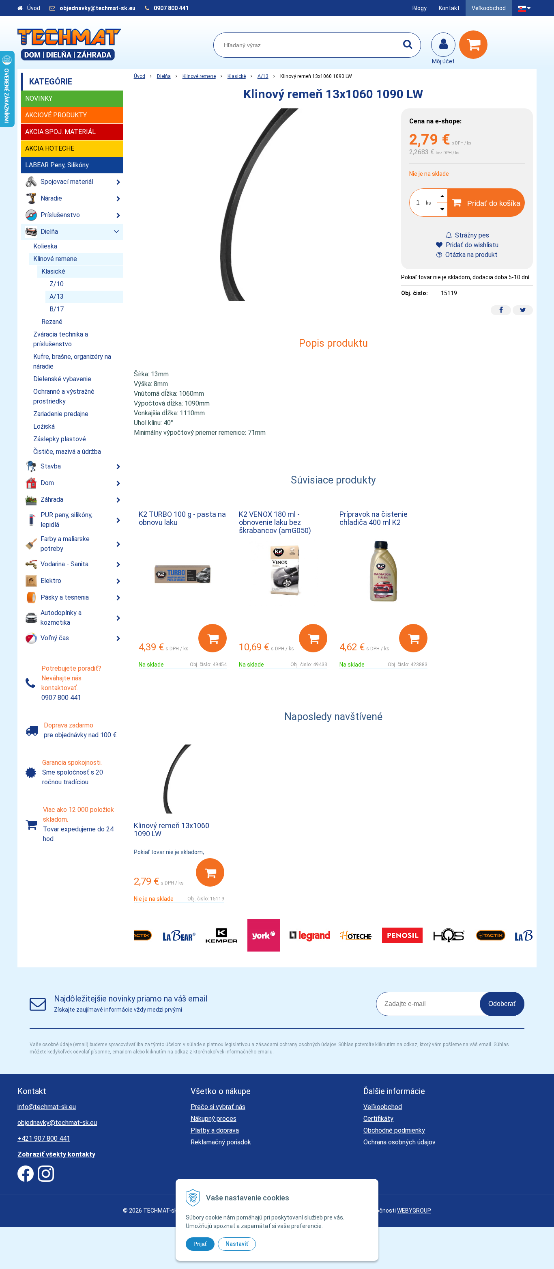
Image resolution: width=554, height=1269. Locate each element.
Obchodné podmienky (394, 1130)
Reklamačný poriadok (221, 1142)
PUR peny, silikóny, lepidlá (66, 520)
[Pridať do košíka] (212, 638)
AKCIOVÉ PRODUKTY (56, 115)
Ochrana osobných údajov (399, 1142)
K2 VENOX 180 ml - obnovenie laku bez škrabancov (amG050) (275, 522)
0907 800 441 (171, 8)
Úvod (33, 8)
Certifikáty (378, 1118)
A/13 (263, 76)
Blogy (419, 8)
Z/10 (56, 284)
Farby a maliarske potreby (65, 543)
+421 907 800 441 (43, 1138)
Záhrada (52, 499)
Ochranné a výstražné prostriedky (63, 396)
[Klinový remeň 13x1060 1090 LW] (263, 204)
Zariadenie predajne (60, 414)
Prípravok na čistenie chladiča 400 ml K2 (373, 518)
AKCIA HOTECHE (49, 148)
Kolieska (45, 246)
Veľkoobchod (489, 8)
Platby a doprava (215, 1130)
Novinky (38, 98)
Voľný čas (55, 638)
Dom (47, 483)
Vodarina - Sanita (64, 564)
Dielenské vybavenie (62, 379)
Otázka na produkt (471, 255)
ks (428, 203)
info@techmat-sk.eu (46, 1107)
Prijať (200, 1244)
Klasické (237, 76)
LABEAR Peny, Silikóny (57, 165)
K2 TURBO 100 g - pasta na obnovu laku (182, 518)
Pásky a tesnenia (65, 597)
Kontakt (449, 8)
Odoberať (502, 1003)
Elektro (51, 581)
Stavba (51, 466)
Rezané (51, 322)
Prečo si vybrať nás (218, 1107)
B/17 (56, 309)
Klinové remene (199, 76)
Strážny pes (471, 235)
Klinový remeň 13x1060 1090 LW (171, 829)
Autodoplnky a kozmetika (61, 617)
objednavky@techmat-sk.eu (98, 8)
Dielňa (164, 76)
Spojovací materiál (67, 182)
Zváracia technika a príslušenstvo (60, 339)
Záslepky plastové (59, 439)
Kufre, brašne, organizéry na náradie (72, 361)
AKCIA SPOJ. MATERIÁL (60, 132)
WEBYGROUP (414, 1210)
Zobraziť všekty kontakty (56, 1154)
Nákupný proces (213, 1118)
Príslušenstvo (60, 215)
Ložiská (44, 426)
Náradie (51, 198)
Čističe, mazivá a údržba (67, 451)
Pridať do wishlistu (471, 245)
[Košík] (475, 44)
